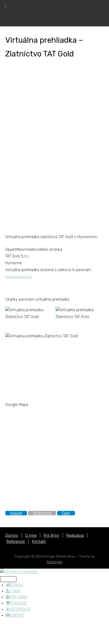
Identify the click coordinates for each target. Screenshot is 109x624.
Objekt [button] (10, 249)
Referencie (15, 541)
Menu (98, 13)
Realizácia (75, 535)
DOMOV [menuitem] (16, 585)
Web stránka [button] (51, 249)
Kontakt (39, 541)
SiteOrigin (54, 562)
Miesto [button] (22, 249)
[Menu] (8, 579)
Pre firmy (51, 535)
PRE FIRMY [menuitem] (18, 597)
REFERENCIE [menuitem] (20, 609)
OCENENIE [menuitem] (18, 603)
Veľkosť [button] (34, 249)
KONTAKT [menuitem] (17, 615)
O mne (31, 535)
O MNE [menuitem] (14, 591)
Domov (11, 535)
